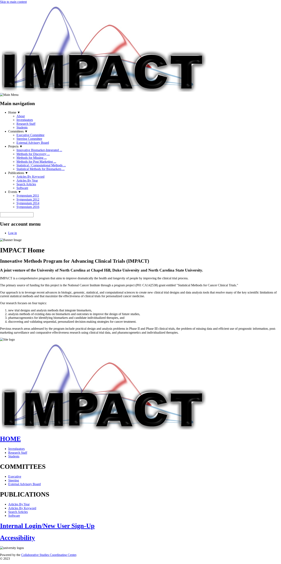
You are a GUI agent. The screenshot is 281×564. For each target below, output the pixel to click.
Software (22, 188)
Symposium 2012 (27, 199)
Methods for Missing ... (31, 157)
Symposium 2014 (27, 203)
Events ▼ (14, 192)
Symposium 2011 (27, 195)
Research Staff (25, 123)
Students (22, 127)
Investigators (24, 120)
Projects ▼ (15, 146)
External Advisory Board (32, 142)
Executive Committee (30, 135)
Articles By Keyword (30, 176)
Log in (12, 233)
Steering (13, 480)
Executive (14, 476)
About (20, 116)
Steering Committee (29, 138)
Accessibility (17, 537)
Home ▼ (14, 112)
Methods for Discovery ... (33, 154)
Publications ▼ (18, 173)
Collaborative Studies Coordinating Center (48, 555)
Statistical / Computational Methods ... (41, 165)
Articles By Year (27, 180)
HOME (10, 438)
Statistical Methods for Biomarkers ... (40, 169)
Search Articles (26, 184)
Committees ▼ (18, 131)
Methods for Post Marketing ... (36, 161)
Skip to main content (13, 1)
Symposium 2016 (27, 207)
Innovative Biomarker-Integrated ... (39, 150)
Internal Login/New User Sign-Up (47, 525)
